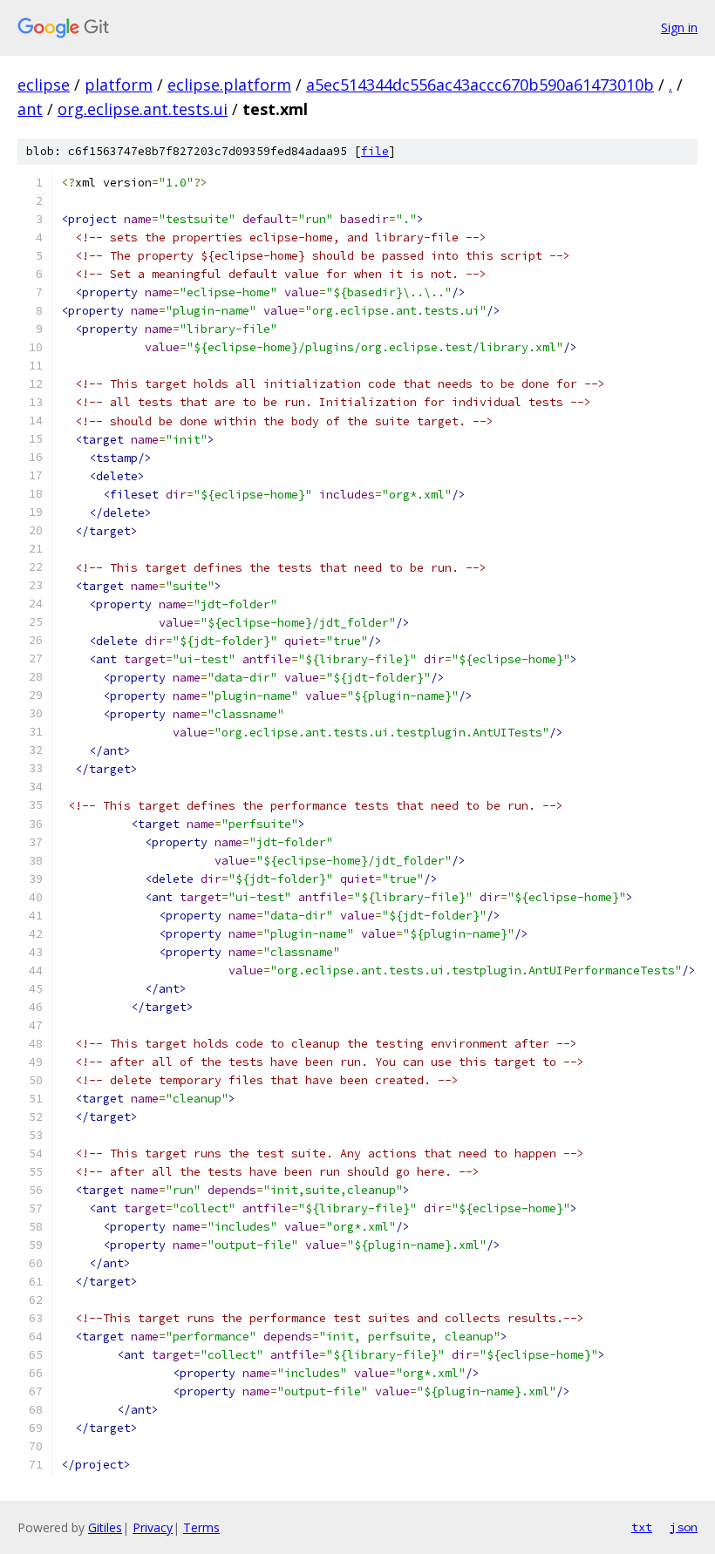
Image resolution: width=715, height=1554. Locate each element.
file (375, 151)
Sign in (679, 27)
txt (641, 1527)
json (684, 1527)
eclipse (43, 84)
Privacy (153, 1527)
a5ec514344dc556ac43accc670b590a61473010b (480, 84)
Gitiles (105, 1527)
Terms (201, 1527)
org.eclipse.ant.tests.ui (143, 108)
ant (30, 108)
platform (119, 84)
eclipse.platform (229, 84)
